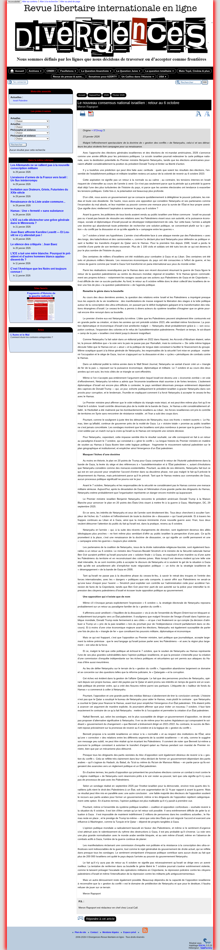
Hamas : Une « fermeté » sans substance (37, 210)
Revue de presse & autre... (68, 76)
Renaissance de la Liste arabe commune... (37, 201)
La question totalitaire (159, 71)
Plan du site (81, 932)
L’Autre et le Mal (19, 334)
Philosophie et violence (23, 130)
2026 (106, 95)
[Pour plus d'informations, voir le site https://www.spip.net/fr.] (207, 943)
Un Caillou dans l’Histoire (138, 76)
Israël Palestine (20, 100)
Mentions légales (110, 932)
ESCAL (202, 945)
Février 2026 (119, 95)
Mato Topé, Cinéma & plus (194, 71)
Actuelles (15, 118)
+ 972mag (96, 130)
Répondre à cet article (100, 918)
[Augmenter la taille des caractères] (198, 115)
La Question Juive (128, 71)
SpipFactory (206, 948)
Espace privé (130, 932)
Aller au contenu (29, 1)
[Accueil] (110, 65)
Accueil (19, 71)
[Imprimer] (82, 115)
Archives (35, 71)
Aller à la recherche (49, 1)
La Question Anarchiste (96, 71)
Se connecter (19, 82)
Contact (94, 932)
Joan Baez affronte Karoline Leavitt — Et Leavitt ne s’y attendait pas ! (39, 234)
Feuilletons (68, 71)
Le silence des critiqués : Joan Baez (33, 244)
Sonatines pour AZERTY (103, 76)
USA (163, 76)
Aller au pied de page (70, 1)
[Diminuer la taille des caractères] (207, 115)
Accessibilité (14, 2)
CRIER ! (51, 71)
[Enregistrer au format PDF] (91, 115)
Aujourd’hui (94, 95)
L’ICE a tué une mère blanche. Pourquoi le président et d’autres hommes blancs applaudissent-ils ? (40, 256)
